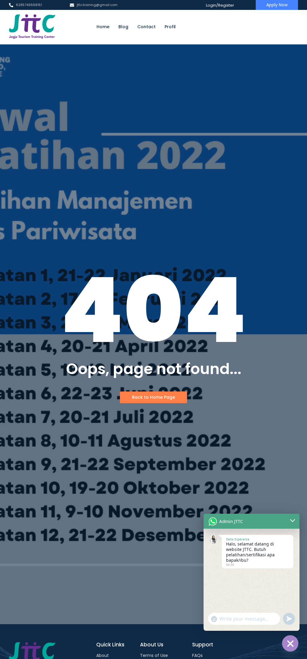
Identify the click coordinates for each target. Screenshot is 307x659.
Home (103, 27)
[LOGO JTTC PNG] (32, 26)
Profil (170, 27)
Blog (123, 27)
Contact (146, 27)
